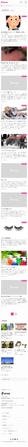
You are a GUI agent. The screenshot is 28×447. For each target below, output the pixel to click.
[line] (15, 439)
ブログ (4, 422)
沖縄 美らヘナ (6, 416)
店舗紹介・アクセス (8, 425)
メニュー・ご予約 (7, 433)
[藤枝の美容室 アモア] (4, 2)
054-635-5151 (9, 401)
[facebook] (11, 439)
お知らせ (5, 419)
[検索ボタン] (21, 2)
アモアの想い (6, 413)
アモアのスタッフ (7, 428)
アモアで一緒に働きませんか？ (10, 431)
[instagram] (13, 439)
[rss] (17, 439)
